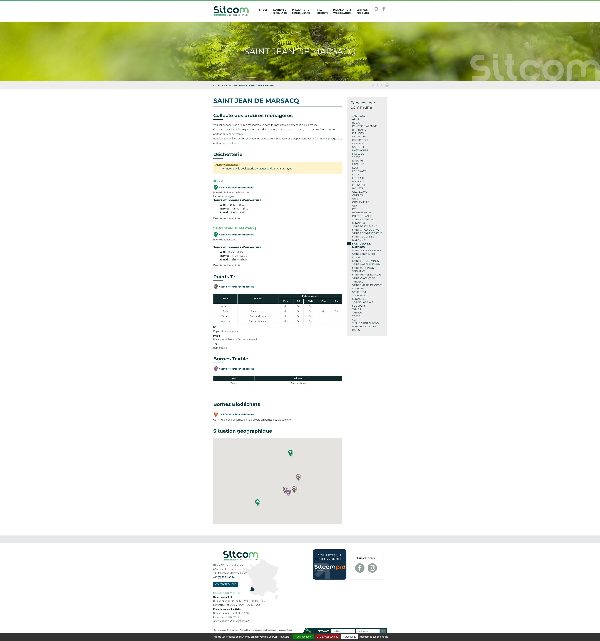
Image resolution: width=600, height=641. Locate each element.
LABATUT (357, 160)
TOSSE (356, 316)
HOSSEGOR (359, 153)
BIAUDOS (358, 133)
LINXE (355, 174)
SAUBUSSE (358, 295)
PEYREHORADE (361, 212)
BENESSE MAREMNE (364, 126)
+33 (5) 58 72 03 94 (224, 577)
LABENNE (358, 164)
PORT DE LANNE (362, 216)
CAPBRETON (360, 140)
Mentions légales (285, 630)
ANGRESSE (358, 115)
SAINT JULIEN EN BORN (366, 250)
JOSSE (356, 157)
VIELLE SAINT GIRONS (365, 323)
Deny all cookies (328, 636)
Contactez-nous (225, 584)
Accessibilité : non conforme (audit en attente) (258, 630)
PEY (354, 209)
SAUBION (358, 288)
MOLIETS (357, 188)
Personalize (349, 636)
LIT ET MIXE (359, 178)
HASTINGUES (360, 150)
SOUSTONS (359, 305)
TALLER (356, 309)
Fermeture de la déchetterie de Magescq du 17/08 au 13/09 (257, 168)
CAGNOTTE (359, 136)
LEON (355, 167)
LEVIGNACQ (359, 171)
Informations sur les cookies (373, 636)
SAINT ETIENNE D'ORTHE (367, 233)
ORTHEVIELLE (360, 202)
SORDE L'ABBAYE (362, 302)
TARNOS (357, 312)
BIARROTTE (359, 129)
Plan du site (233, 630)
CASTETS (357, 143)
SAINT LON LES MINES (365, 260)
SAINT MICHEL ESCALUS (366, 274)
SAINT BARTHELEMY (364, 226)
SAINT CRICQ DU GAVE (365, 229)
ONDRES (357, 195)
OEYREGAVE (359, 191)
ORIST (356, 198)
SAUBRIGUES (360, 291)
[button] (298, 477)
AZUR (355, 119)
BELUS (356, 122)
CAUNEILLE (359, 146)
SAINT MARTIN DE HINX (366, 264)
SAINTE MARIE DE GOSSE (367, 285)
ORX (355, 205)
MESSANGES (359, 184)
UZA (354, 319)
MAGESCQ (358, 181)
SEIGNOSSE (359, 298)
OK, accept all (304, 636)
